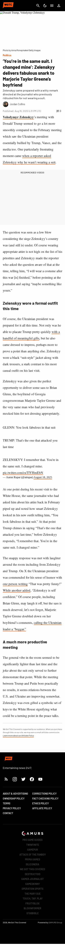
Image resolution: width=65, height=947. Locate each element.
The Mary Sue (33, 893)
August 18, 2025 (43, 477)
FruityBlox (32, 903)
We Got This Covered (32, 869)
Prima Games (32, 859)
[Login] (58, 5)
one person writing (15, 584)
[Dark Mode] (44, 5)
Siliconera (32, 864)
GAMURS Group (55, 922)
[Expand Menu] (51, 5)
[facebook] (31, 779)
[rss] (6, 779)
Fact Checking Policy (45, 798)
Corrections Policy (44, 793)
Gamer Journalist (32, 879)
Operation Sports (32, 888)
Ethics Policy (40, 803)
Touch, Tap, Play (32, 898)
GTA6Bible (33, 913)
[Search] (37, 5)
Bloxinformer (32, 908)
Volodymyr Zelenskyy (18, 117)
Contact (8, 813)
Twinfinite (32, 844)
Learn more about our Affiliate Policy (18, 735)
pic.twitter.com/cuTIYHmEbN (23, 472)
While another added (16, 590)
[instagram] (14, 779)
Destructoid (32, 874)
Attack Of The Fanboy (32, 854)
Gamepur (32, 849)
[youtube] (40, 779)
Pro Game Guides (32, 839)
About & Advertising (15, 793)
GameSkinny (32, 883)
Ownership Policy (13, 798)
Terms (6, 803)
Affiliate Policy (42, 808)
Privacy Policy (12, 808)
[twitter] (23, 779)
